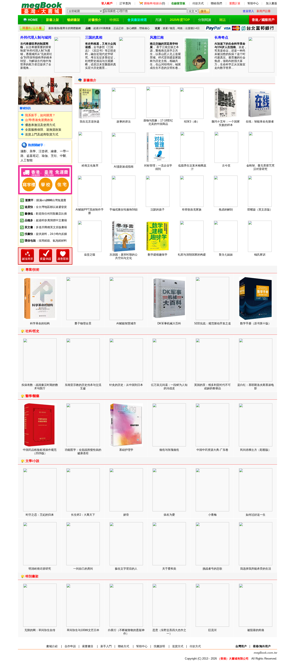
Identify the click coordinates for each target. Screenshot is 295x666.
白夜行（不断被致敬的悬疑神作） (126, 631)
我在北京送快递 (89, 121)
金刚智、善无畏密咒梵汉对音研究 (260, 167)
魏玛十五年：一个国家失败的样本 (226, 123)
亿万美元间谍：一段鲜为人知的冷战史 (169, 386)
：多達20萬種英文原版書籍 (46, 227)
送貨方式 (177, 646)
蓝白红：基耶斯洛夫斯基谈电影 (255, 386)
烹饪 (54, 155)
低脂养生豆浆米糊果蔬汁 (192, 167)
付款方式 (198, 3)
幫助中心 (253, 3)
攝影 (24, 151)
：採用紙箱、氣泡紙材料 (51, 240)
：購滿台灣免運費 (45, 200)
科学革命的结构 (40, 323)
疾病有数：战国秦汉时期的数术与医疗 (40, 386)
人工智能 (27, 160)
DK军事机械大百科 (169, 323)
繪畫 (54, 151)
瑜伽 (45, 155)
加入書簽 (271, 3)
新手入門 (106, 646)
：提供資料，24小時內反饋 (50, 234)
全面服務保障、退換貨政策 (43, 129)
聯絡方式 (123, 646)
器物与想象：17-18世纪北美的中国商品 (158, 122)
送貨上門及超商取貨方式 (41, 134)
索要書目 (87, 646)
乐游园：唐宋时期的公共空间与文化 (123, 256)
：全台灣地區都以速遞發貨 (46, 207)
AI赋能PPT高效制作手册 (90, 211)
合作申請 (70, 646)
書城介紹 (51, 646)
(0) (154, 3)
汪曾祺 (43, 151)
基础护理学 (126, 449)
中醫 (63, 155)
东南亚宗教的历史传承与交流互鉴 (83, 386)
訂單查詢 (125, 3)
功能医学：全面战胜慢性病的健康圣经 (83, 451)
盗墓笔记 (33, 155)
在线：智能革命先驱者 (260, 121)
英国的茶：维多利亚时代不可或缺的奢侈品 (212, 386)
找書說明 (159, 646)
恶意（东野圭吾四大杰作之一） (169, 631)
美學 (33, 151)
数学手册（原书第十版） (255, 323)
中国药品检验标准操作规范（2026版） (40, 451)
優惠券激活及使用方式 (40, 125)
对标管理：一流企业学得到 (158, 167)
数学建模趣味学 (157, 254)
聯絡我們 (216, 3)
